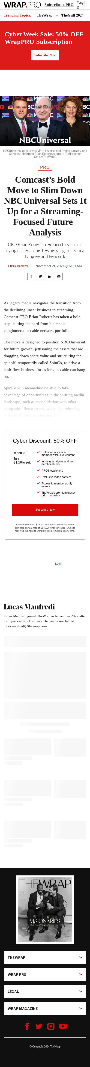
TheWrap (44, 15)
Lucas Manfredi (18, 266)
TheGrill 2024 (72, 15)
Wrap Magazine (23, 1008)
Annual (20, 453)
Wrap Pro (17, 974)
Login (81, 5)
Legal (13, 991)
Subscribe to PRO (59, 5)
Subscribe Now (45, 55)
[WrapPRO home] (22, 5)
